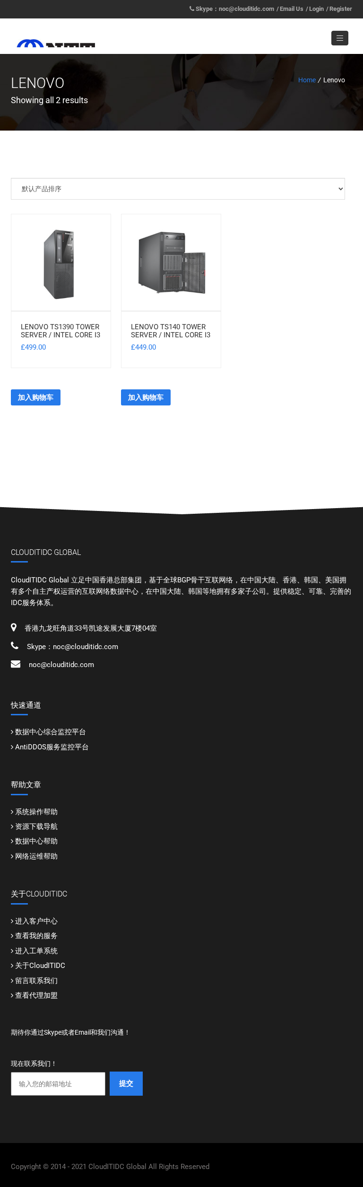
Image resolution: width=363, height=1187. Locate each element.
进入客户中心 (36, 921)
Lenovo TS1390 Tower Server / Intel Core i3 (60, 331)
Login (316, 8)
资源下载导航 (36, 826)
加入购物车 (35, 397)
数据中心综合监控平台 (50, 732)
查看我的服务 (36, 936)
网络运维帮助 (36, 856)
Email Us (291, 8)
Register (340, 8)
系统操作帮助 (36, 812)
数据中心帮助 (36, 841)
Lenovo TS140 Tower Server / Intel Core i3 (170, 331)
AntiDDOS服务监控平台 (52, 747)
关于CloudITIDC (40, 965)
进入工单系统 (36, 951)
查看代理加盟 (36, 995)
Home (307, 80)
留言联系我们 (36, 980)
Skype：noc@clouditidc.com (235, 8)
